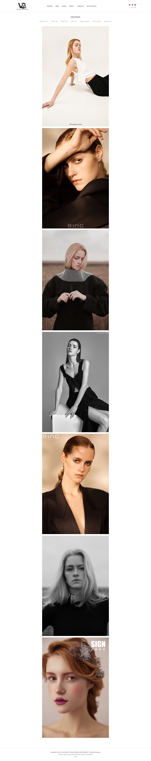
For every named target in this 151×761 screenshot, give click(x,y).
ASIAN (64, 6)
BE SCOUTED (91, 6)
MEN (57, 6)
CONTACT (80, 6)
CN (135, 7)
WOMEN (49, 6)
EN (132, 7)
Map (75, 757)
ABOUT (71, 6)
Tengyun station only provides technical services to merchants (75, 754)
